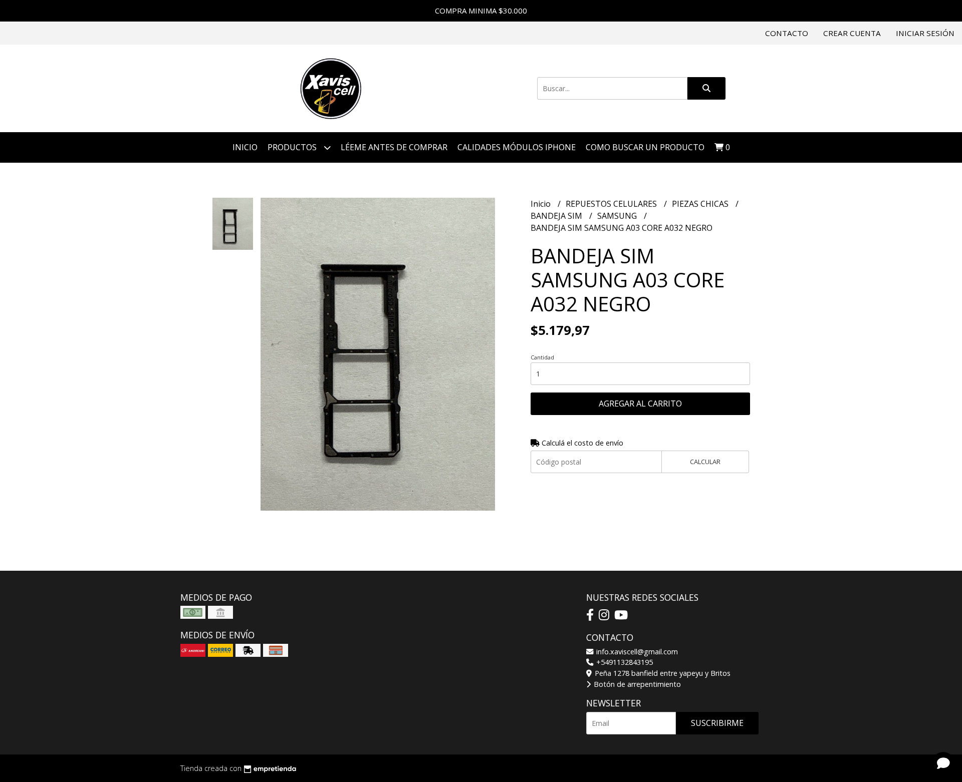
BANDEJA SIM (557, 215)
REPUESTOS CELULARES (612, 203)
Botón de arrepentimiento (636, 684)
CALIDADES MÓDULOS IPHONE (516, 147)
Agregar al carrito (640, 403)
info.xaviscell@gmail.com (636, 651)
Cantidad (542, 357)
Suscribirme (717, 722)
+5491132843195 (623, 662)
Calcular (705, 461)
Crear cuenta (852, 33)
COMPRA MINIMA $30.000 (481, 11)
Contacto (786, 33)
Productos (293, 147)
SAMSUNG (618, 215)
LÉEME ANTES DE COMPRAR (394, 147)
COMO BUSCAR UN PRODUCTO (645, 147)
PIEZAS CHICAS (701, 203)
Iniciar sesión (925, 33)
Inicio (245, 147)
